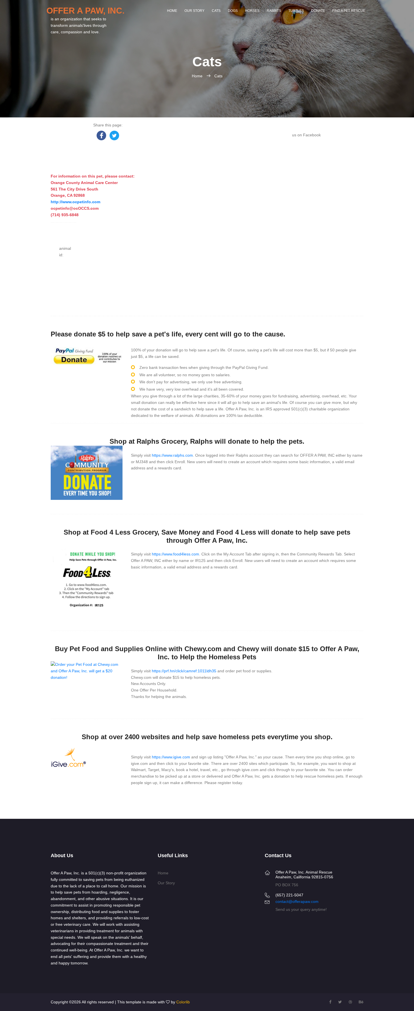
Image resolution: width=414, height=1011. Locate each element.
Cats (216, 11)
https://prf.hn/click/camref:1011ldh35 (184, 671)
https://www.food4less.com (175, 554)
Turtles (296, 11)
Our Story (194, 11)
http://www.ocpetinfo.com (75, 202)
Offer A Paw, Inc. (85, 10)
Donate (318, 11)
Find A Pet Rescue (348, 11)
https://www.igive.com (171, 757)
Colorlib (183, 1002)
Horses (252, 11)
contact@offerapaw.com (297, 901)
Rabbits (274, 11)
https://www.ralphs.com (172, 455)
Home (172, 11)
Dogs (233, 11)
